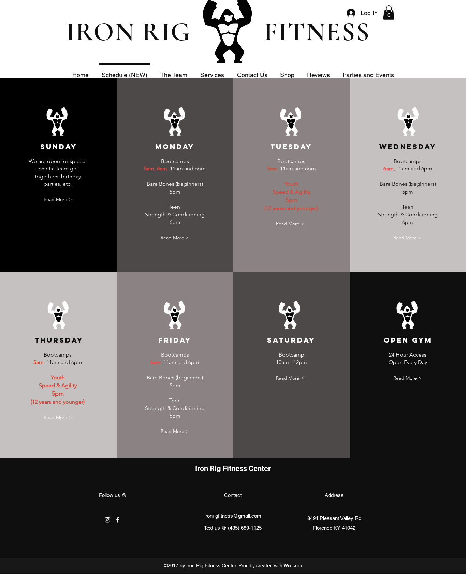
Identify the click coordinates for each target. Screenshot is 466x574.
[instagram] (107, 519)
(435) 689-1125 (245, 528)
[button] (389, 12)
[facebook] (117, 519)
